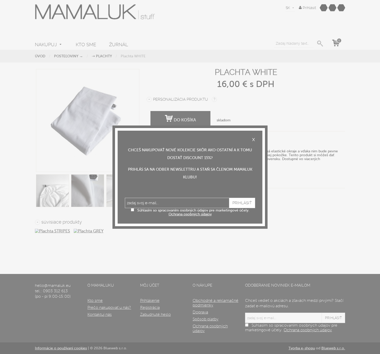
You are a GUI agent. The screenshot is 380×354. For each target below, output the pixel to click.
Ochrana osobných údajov (190, 214)
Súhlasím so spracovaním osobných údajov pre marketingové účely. (193, 212)
